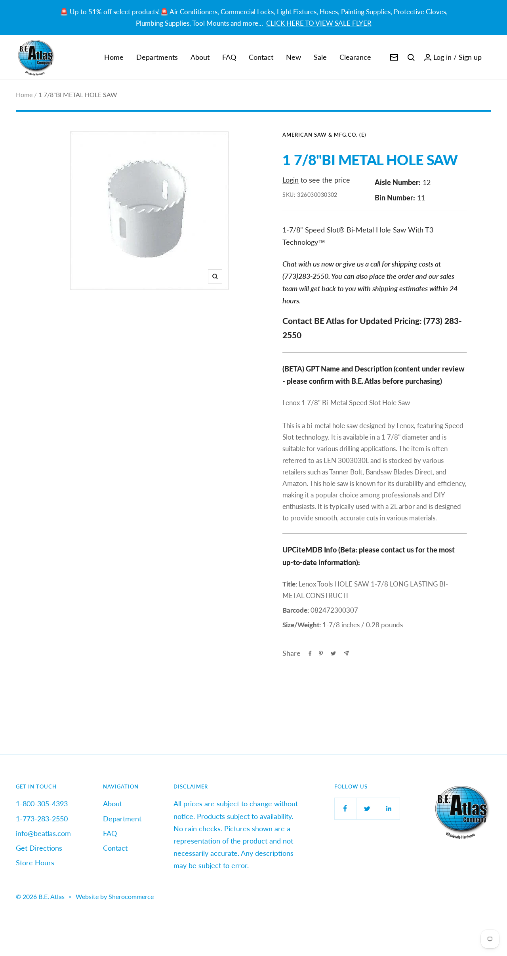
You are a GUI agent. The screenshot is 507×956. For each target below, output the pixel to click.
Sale (320, 57)
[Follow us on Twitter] (367, 808)
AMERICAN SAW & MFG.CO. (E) (324, 134)
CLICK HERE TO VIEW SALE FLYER (319, 23)
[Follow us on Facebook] (345, 808)
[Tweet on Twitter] (333, 653)
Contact (261, 57)
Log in (442, 57)
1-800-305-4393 (42, 803)
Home (114, 57)
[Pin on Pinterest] (321, 653)
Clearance (355, 57)
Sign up (470, 57)
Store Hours (35, 862)
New (293, 57)
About (200, 57)
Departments (157, 57)
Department (122, 818)
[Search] (411, 57)
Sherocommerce (131, 896)
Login (290, 179)
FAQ (229, 57)
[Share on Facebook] (310, 653)
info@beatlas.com (43, 833)
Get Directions (39, 848)
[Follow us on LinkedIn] (389, 808)
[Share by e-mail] (346, 653)
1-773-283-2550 (42, 818)
